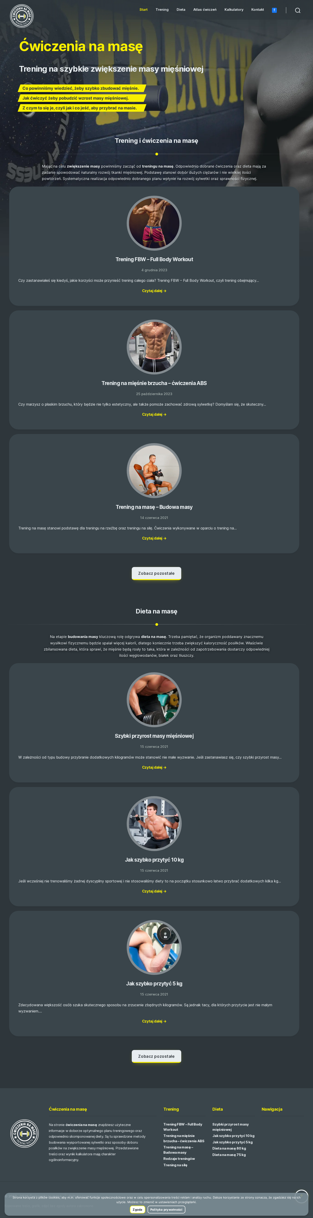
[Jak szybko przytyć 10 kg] (154, 824)
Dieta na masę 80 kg (229, 1148)
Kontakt (257, 10)
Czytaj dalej (154, 290)
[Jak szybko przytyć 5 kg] (154, 948)
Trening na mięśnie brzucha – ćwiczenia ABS (154, 383)
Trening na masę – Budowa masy (154, 507)
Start (144, 10)
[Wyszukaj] (298, 10)
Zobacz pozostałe (156, 573)
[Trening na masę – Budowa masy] (154, 471)
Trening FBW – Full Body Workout (154, 259)
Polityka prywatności (166, 1209)
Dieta (181, 10)
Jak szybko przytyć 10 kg (154, 860)
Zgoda (137, 1209)
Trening (162, 10)
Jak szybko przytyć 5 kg (154, 983)
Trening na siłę (175, 1165)
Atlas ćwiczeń (205, 10)
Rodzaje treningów (179, 1158)
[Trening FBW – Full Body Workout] (154, 224)
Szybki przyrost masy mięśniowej (154, 736)
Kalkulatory (234, 10)
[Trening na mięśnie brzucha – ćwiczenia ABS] (154, 347)
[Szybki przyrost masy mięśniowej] (154, 700)
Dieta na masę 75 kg (229, 1155)
